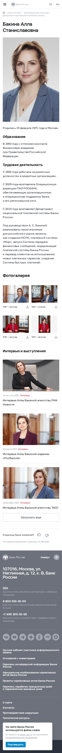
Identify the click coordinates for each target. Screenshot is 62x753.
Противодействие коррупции (20, 712)
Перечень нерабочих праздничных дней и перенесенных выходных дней (27, 687)
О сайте (7, 702)
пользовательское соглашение (21, 737)
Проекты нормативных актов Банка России (29, 680)
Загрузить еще (31, 517)
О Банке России (14, 13)
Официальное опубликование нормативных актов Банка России (29, 673)
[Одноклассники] (39, 637)
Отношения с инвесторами (19, 658)
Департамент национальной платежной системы (23, 15)
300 (5, 588)
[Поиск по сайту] (52, 4)
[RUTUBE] (47, 637)
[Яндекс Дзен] (31, 637)
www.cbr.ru (26, 734)
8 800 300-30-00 (14, 601)
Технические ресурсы (16, 717)
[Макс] (55, 637)
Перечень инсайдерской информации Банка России (30, 665)
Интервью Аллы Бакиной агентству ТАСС (30, 507)
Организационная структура (36, 13)
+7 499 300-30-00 (15, 614)
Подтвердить (16, 744)
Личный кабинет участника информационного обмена (31, 651)
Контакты (8, 707)
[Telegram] (22, 637)
